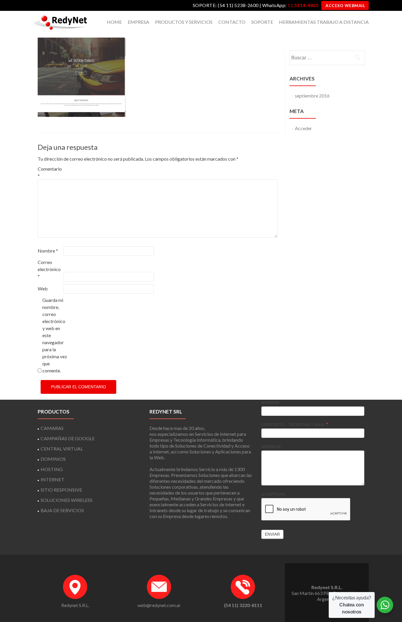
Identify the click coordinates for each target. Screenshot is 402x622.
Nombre (48, 250)
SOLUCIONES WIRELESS (66, 500)
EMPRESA (138, 22)
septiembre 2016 (312, 95)
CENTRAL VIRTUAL (62, 448)
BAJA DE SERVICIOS (62, 510)
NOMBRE (270, 402)
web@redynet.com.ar (159, 605)
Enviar (272, 534)
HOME (114, 22)
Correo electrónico (49, 269)
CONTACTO (231, 22)
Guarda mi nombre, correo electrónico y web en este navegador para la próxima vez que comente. (54, 335)
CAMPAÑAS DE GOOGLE (68, 438)
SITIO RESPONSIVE (61, 489)
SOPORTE (262, 22)
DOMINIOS (53, 459)
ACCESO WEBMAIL (345, 5)
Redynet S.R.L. (75, 605)
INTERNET (52, 479)
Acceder (303, 128)
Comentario (50, 172)
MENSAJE (271, 446)
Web (43, 288)
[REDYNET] (61, 22)
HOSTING (52, 469)
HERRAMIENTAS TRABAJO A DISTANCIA (324, 22)
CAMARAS (52, 428)
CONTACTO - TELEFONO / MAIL (294, 424)
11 (303, 5)
